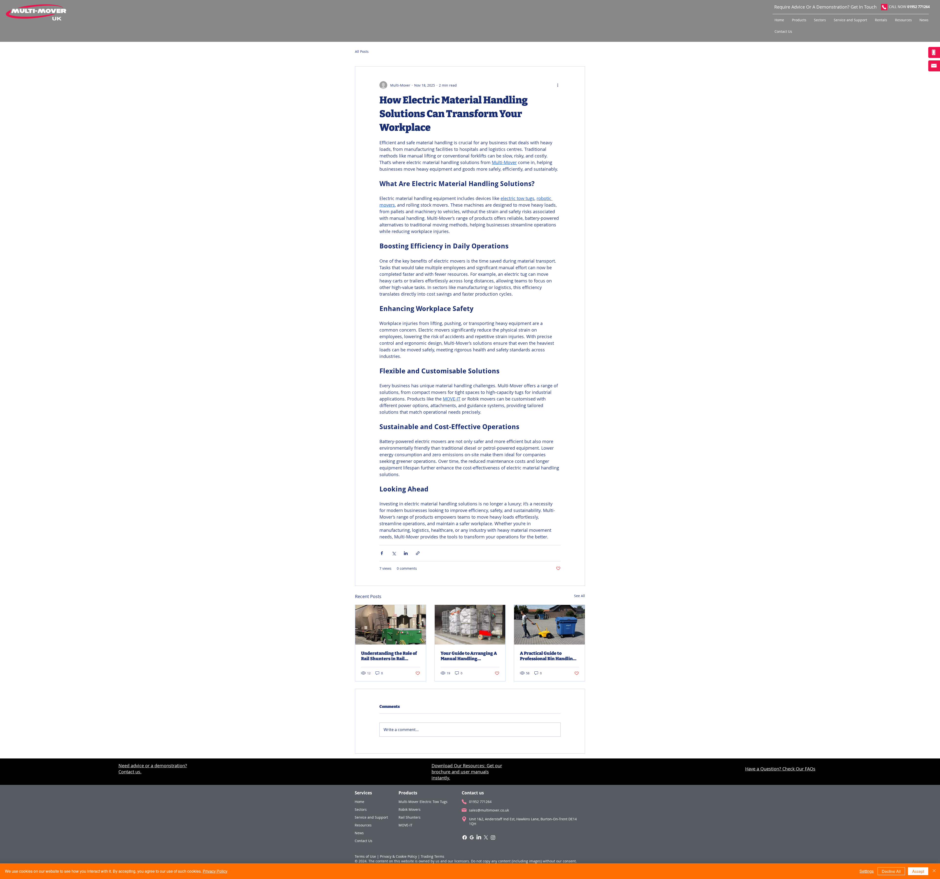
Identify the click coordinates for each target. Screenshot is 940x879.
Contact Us (363, 840)
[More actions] (558, 85)
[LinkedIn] (479, 837)
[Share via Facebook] (381, 553)
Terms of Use (365, 856)
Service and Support (370, 817)
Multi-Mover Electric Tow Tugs (423, 801)
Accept (918, 871)
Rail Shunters (410, 817)
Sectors (361, 809)
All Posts (362, 51)
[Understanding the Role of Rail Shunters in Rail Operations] (390, 625)
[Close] (934, 871)
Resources (363, 825)
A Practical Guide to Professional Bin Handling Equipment (548, 656)
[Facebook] (465, 837)
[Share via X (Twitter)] (393, 553)
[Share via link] (417, 553)
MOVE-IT (405, 825)
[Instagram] (493, 837)
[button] (800, 20)
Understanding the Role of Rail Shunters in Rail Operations (389, 656)
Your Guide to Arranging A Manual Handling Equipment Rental (469, 656)
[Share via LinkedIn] (405, 553)
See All (579, 595)
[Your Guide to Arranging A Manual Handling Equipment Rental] (470, 625)
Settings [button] (866, 871)
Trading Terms (432, 856)
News (359, 833)
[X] (486, 837)
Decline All (891, 871)
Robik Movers (410, 809)
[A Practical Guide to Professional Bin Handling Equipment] (549, 625)
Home (359, 801)
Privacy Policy (215, 871)
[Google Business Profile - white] (472, 837)
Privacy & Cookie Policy (398, 856)
